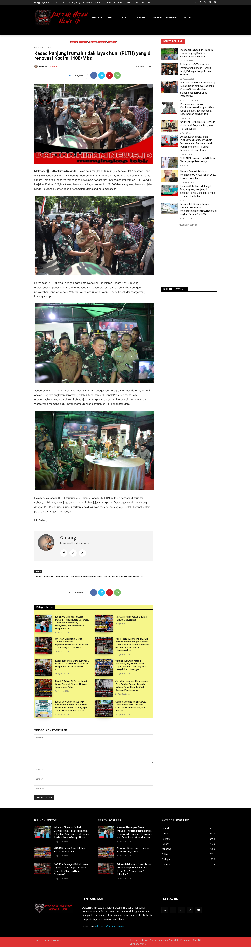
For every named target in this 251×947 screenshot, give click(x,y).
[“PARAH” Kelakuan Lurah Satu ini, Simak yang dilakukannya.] (169, 162)
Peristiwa (112, 42)
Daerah (74, 42)
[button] (212, 31)
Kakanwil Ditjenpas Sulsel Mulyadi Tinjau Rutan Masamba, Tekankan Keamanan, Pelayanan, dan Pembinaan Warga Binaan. (72, 623)
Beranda (38, 47)
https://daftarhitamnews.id (74, 543)
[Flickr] (181, 910)
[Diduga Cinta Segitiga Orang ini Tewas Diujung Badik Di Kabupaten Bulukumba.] (169, 54)
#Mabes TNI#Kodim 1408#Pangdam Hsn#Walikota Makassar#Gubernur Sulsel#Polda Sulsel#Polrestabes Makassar (89, 576)
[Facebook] (196, 2)
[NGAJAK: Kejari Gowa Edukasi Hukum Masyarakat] (104, 623)
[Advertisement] (189, 257)
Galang (43, 66)
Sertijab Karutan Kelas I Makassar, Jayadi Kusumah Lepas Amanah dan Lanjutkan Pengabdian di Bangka (131, 665)
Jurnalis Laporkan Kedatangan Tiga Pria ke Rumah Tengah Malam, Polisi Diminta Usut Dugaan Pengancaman (131, 685)
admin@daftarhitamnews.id (110, 926)
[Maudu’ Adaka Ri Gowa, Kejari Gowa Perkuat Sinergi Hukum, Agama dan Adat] (43, 688)
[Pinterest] (109, 75)
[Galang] (36, 66)
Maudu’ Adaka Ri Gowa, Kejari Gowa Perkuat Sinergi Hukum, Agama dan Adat (71, 684)
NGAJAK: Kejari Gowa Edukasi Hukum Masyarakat (131, 618)
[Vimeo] (210, 2)
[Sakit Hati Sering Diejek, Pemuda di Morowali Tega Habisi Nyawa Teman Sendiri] (169, 126)
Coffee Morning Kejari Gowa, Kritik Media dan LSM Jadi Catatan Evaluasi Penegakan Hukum (130, 706)
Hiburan (83, 42)
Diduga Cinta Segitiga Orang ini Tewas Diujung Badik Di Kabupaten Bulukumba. (196, 53)
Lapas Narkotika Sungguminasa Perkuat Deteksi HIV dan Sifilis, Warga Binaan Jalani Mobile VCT (72, 665)
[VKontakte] (198, 910)
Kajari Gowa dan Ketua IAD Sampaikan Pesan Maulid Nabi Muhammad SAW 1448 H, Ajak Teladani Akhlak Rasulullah (71, 706)
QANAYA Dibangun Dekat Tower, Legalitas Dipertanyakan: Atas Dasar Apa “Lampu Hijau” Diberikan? (71, 643)
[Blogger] (164, 910)
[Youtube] (215, 2)
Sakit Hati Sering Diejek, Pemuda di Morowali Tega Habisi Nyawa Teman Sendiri (197, 125)
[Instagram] (201, 2)
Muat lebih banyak (188, 224)
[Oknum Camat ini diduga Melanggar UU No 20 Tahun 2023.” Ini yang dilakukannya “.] (169, 176)
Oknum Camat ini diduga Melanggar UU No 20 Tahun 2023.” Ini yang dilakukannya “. (198, 174)
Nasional (102, 42)
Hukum (92, 42)
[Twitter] (205, 2)
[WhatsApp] (117, 75)
